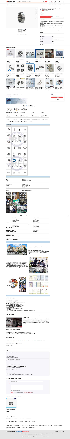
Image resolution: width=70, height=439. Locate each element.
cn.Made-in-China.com (42, 434)
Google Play (13, 431)
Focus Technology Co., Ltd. (29, 436)
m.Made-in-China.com (37, 434)
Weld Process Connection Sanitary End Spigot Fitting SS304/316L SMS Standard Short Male (39, 88)
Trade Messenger (18, 431)
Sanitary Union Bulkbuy (32, 427)
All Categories (8, 4)
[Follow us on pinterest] (62, 431)
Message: (9, 385)
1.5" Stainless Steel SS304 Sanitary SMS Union (10, 88)
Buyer (45, 4)
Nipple (16, 421)
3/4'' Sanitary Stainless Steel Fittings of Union (48, 59)
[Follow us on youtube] (61, 431)
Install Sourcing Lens (26, 431)
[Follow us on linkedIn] (63, 431)
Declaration (43, 436)
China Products (22, 433)
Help (49, 4)
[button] (43, 1)
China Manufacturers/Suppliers (28, 433)
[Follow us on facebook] (57, 431)
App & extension (54, 4)
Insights (52, 433)
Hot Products (18, 433)
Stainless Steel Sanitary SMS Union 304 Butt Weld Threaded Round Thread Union (10, 74)
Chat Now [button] (58, 16)
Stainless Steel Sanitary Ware (42, 425)
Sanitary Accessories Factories (33, 425)
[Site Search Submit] (46, 1)
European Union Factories (24, 425)
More (6, 428)
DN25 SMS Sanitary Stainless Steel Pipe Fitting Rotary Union (49, 88)
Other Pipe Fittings (11, 421)
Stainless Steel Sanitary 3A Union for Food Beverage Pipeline (39, 73)
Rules (63, 4)
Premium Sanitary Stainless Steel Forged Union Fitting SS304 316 (59, 73)
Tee (6, 421)
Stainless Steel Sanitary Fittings (58, 425)
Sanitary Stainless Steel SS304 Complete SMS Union (59, 59)
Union (20, 5)
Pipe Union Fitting (21, 421)
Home (6, 5)
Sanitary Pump (8, 341)
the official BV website (24, 315)
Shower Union (18, 427)
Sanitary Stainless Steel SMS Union (20, 87)
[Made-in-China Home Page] (10, 2)
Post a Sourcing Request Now (28, 392)
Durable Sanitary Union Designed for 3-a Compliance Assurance (20, 73)
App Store (8, 431)
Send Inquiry (46, 16)
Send (12, 392)
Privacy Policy (47, 436)
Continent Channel (44, 433)
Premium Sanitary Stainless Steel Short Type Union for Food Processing (30, 74)
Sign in (63, 2)
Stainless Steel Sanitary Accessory (10, 427)
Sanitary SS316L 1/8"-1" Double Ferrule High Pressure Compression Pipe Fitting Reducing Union (30, 88)
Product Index (48, 433)
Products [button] (19, 1)
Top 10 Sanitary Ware (24, 427)
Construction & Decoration (11, 5)
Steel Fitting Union (50, 425)
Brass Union (33, 421)
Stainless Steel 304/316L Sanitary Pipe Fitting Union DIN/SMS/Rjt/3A (20, 59)
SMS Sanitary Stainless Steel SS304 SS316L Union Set (49, 73)
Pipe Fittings (17, 5)
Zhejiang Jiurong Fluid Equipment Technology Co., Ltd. (48, 9)
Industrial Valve (12, 341)
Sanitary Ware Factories (9, 425)
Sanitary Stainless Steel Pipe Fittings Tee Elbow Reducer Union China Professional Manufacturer (59, 88)
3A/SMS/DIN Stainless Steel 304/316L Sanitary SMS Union (39, 59)
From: (9, 381)
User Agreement (39, 436)
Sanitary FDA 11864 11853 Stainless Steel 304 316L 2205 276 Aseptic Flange (10, 59)
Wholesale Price (40, 433)
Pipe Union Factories (16, 425)
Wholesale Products (35, 433)
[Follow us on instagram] (60, 431)
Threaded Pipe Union (27, 421)
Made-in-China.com (31, 434)
